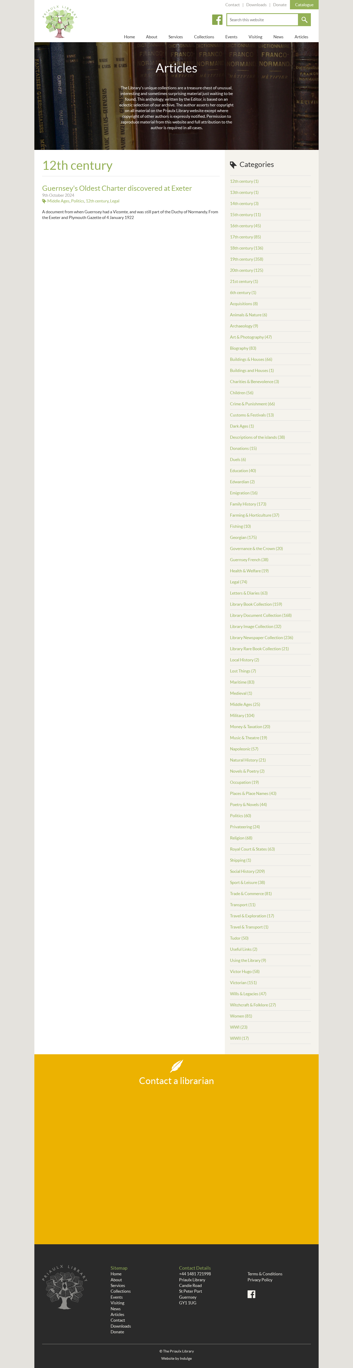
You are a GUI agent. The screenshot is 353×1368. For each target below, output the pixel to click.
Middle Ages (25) (245, 704)
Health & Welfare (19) (249, 570)
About (151, 36)
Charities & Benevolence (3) (254, 381)
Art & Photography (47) (251, 337)
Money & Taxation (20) (250, 726)
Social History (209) (247, 871)
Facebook (217, 19)
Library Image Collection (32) (255, 626)
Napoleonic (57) (244, 749)
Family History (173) (248, 504)
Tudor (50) (239, 938)
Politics (77, 201)
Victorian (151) (243, 982)
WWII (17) (239, 1038)
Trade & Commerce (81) (251, 893)
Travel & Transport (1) (249, 927)
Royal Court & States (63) (252, 849)
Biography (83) (243, 348)
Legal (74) (238, 582)
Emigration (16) (244, 493)
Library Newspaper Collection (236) (261, 637)
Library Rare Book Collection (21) (259, 648)
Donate (280, 4)
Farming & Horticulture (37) (254, 515)
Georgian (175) (243, 537)
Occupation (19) (244, 782)
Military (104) (242, 715)
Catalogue (304, 4)
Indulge (186, 1358)
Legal (114, 201)
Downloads (256, 4)
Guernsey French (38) (249, 559)
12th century (97, 201)
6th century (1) (243, 292)
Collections (204, 36)
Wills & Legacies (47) (248, 993)
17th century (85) (245, 237)
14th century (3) (244, 203)
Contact (232, 4)
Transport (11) (243, 904)
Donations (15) (243, 448)
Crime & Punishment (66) (252, 403)
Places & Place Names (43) (253, 793)
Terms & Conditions (265, 1273)
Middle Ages (58, 201)
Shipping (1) (240, 860)
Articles (301, 36)
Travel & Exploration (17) (252, 915)
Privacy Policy (260, 1279)
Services (175, 36)
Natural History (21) (248, 760)
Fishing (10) (240, 526)
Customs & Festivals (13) (252, 415)
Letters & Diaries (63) (249, 593)
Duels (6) (238, 459)
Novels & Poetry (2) (247, 771)
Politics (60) (240, 815)
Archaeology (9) (244, 326)
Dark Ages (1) (242, 426)
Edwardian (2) (242, 481)
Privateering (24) (245, 826)
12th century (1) (244, 181)
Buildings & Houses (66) (251, 359)
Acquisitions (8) (244, 303)
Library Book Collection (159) (256, 604)
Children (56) (242, 392)
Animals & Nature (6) (248, 314)
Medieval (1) (241, 693)
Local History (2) (244, 659)
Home (129, 36)
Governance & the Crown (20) (256, 548)
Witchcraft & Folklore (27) (253, 1005)
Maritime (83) (242, 682)
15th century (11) (245, 214)
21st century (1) (244, 281)
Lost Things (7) (243, 671)
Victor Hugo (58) (245, 971)
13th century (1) (244, 192)
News (278, 36)
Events (231, 36)
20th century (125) (246, 270)
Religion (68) (241, 838)
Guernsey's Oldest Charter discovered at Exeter (117, 188)
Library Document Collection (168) (261, 615)
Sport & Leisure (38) (247, 882)
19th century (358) (246, 259)
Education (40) (243, 470)
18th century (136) (246, 248)
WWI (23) (239, 1027)
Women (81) (241, 1016)
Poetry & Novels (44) (248, 804)
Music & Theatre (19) (248, 737)
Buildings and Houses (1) (252, 370)
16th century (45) (245, 225)
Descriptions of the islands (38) (257, 437)
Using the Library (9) (248, 960)
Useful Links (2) (243, 949)
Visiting (255, 36)
